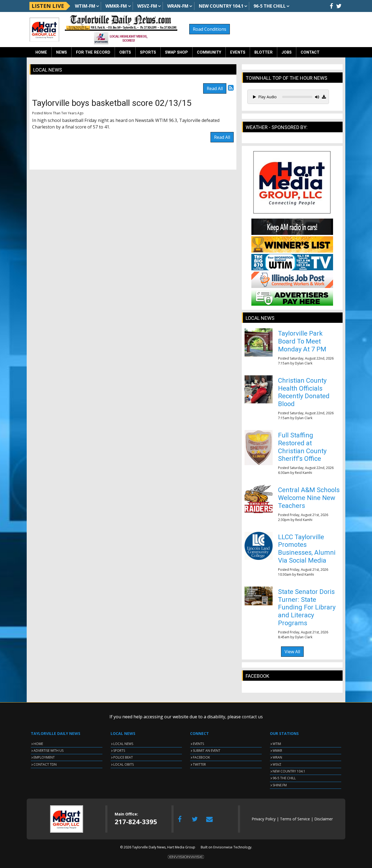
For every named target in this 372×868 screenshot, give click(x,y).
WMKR (277, 750)
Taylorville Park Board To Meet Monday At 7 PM (302, 341)
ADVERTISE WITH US (48, 750)
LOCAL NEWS (123, 743)
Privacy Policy (264, 818)
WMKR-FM (116, 6)
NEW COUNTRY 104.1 (289, 771)
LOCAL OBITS (123, 764)
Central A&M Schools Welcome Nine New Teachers (309, 498)
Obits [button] (125, 52)
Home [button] (41, 52)
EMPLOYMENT (44, 757)
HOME (38, 743)
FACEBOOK (201, 757)
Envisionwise (223, 847)
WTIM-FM (85, 6)
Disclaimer (323, 818)
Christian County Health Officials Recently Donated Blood (304, 392)
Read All (215, 88)
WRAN (277, 757)
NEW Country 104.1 (221, 6)
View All (292, 652)
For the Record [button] (93, 52)
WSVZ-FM (147, 6)
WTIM (277, 743)
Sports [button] (148, 52)
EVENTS (198, 743)
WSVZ (277, 764)
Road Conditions (209, 29)
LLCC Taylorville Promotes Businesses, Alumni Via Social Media (307, 548)
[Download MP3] (324, 97)
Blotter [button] (263, 52)
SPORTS (119, 750)
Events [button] (237, 52)
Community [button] (209, 52)
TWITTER (199, 764)
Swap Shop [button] (176, 52)
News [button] (61, 52)
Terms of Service (295, 818)
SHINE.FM (280, 785)
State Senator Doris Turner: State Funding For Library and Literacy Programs (307, 607)
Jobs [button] (287, 52)
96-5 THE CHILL (284, 778)
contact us (252, 717)
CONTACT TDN (45, 764)
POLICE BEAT (123, 757)
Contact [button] (310, 52)
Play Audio (267, 96)
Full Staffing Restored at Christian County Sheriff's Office (302, 446)
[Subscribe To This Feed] (231, 87)
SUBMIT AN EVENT (206, 750)
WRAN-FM (177, 6)
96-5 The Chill (270, 6)
